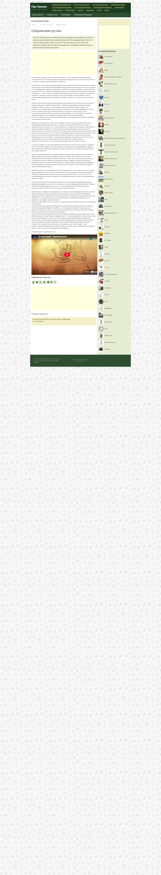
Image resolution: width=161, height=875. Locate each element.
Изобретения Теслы (110, 158)
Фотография (108, 315)
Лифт (106, 199)
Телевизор (107, 288)
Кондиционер (108, 179)
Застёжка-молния (109, 145)
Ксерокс (107, 172)
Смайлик (107, 233)
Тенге (106, 301)
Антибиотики (108, 63)
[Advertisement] (63, 63)
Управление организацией (83, 15)
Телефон (107, 281)
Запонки (107, 131)
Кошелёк (107, 186)
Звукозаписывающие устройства (114, 138)
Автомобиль (108, 56)
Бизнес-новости (37, 15)
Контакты (40, 1)
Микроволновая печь (110, 213)
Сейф (106, 247)
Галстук (106, 104)
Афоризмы (90, 10)
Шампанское (108, 335)
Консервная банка (110, 165)
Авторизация (39, 321)
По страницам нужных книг (61, 7)
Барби (106, 70)
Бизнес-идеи (119, 7)
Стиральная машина (110, 274)
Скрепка (107, 254)
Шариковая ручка (109, 342)
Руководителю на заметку (103, 7)
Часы (106, 328)
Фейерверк (107, 308)
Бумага (106, 90)
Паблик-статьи (52, 15)
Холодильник (108, 322)
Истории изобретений (100, 5)
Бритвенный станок (110, 84)
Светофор (107, 240)
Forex (107, 10)
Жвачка (106, 124)
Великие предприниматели (61, 5)
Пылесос (107, 226)
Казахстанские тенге (111, 152)
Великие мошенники (118, 5)
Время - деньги (57, 10)
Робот (106, 220)
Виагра (106, 97)
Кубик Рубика (108, 192)
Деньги (106, 111)
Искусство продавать (81, 5)
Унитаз (106, 294)
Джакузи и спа (109, 118)
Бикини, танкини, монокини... (113, 77)
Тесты (99, 10)
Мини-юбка (107, 206)
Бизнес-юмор (70, 10)
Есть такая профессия (82, 7)
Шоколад (107, 349)
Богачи (80, 10)
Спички (106, 260)
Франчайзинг (65, 15)
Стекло (106, 267)
